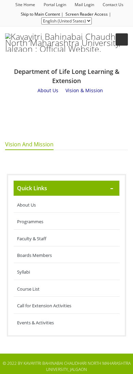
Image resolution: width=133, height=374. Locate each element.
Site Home (25, 4)
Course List (28, 289)
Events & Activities (35, 323)
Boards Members (34, 255)
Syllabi (23, 272)
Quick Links (32, 188)
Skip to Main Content (40, 14)
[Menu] (122, 39)
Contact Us (113, 4)
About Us (26, 205)
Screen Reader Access (86, 14)
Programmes (30, 221)
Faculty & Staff (31, 238)
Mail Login (84, 4)
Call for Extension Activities (44, 306)
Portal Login (55, 4)
